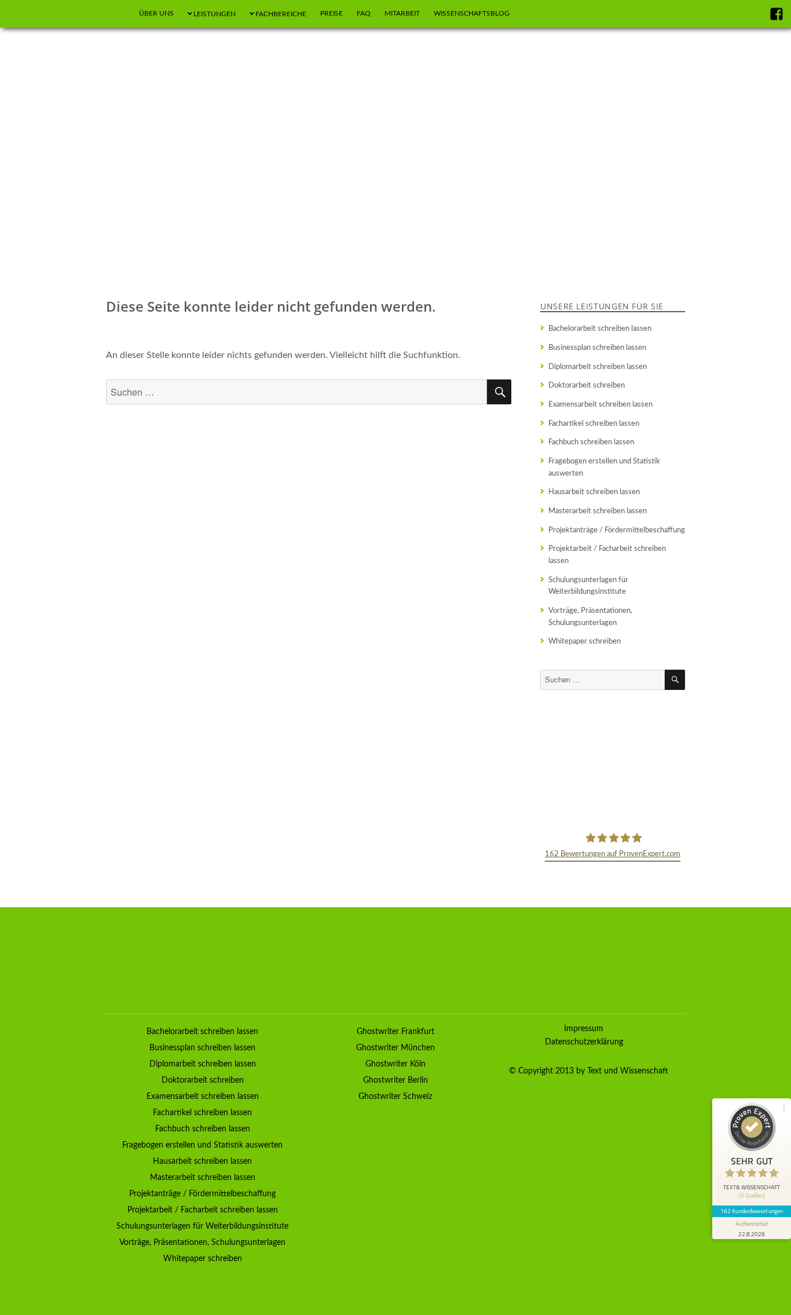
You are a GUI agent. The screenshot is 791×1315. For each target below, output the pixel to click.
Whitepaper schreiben (584, 641)
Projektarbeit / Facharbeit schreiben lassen (607, 554)
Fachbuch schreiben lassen (591, 442)
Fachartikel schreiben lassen (593, 423)
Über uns (156, 13)
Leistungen (214, 13)
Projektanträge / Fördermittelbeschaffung (616, 530)
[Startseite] (118, 14)
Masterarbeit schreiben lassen (597, 510)
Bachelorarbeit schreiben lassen (599, 328)
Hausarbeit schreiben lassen (594, 491)
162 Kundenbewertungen (751, 1211)
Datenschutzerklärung (584, 1042)
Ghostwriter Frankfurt (395, 1032)
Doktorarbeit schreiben (586, 385)
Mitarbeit (402, 13)
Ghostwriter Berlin (395, 1080)
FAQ (364, 13)
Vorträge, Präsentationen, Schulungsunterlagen (590, 616)
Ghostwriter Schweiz (395, 1097)
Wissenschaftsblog (472, 13)
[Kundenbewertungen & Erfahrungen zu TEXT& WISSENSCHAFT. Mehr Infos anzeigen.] (612, 759)
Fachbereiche (280, 13)
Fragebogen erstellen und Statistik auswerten (604, 467)
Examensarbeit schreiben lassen (600, 404)
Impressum (583, 1029)
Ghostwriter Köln (395, 1064)
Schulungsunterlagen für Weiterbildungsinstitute (588, 586)
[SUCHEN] (675, 680)
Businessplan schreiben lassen (597, 347)
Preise (331, 13)
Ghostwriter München (395, 1048)
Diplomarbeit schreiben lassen (597, 366)
